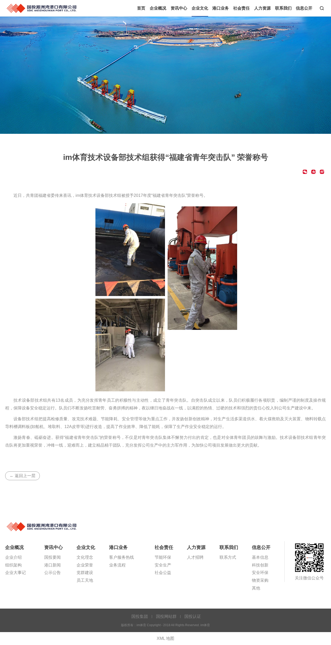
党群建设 (85, 572)
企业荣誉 (85, 565)
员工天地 (85, 580)
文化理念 (85, 557)
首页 (141, 8)
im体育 (42, 8)
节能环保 (163, 557)
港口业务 (220, 8)
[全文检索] (322, 8)
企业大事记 (15, 572)
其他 (256, 588)
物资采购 (260, 580)
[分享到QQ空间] (313, 171)
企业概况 (158, 8)
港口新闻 (52, 565)
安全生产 (163, 565)
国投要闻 (52, 557)
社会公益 (163, 572)
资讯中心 (179, 8)
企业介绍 (13, 557)
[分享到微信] (305, 171)
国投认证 (192, 616)
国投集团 (139, 616)
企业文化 (200, 8)
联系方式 (228, 557)
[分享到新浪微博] (322, 171)
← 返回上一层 (22, 475)
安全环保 (260, 572)
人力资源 (262, 8)
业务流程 (117, 565)
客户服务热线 (121, 557)
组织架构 (13, 565)
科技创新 (260, 565)
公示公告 (52, 572)
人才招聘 (195, 557)
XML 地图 (165, 638)
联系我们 (283, 8)
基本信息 (260, 557)
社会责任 (241, 8)
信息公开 (304, 8)
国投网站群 (166, 616)
